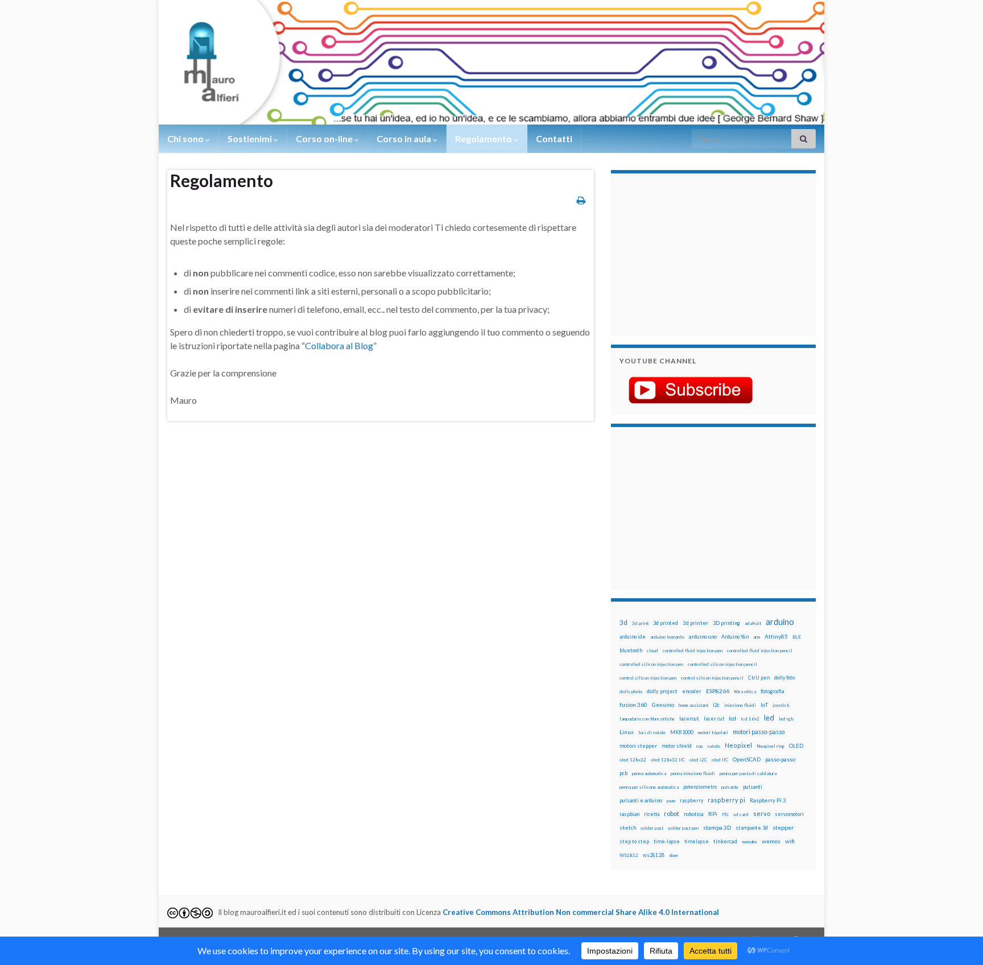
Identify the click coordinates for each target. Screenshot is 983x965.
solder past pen (683, 828)
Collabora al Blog (339, 345)
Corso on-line (325, 138)
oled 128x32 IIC (668, 760)
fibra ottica (745, 691)
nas (699, 746)
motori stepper (638, 746)
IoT (764, 705)
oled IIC (720, 760)
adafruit (753, 623)
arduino (780, 622)
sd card (741, 814)
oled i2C (698, 760)
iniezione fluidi (740, 705)
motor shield (677, 746)
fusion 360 (633, 704)
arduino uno (703, 636)
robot (671, 813)
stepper (783, 827)
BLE (796, 637)
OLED (796, 746)
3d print (640, 623)
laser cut (714, 718)
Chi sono (186, 138)
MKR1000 (681, 732)
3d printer (695, 623)
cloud (652, 650)
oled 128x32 (632, 760)
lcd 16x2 (750, 719)
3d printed (665, 623)
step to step (634, 841)
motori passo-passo (758, 731)
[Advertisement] (690, 253)
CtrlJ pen (759, 678)
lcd (732, 718)
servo (761, 813)
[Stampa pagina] (581, 199)
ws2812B (653, 855)
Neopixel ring (770, 746)
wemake (749, 841)
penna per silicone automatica (649, 787)
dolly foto (784, 677)
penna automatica (649, 773)
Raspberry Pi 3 (768, 800)
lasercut (689, 718)
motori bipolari (713, 732)
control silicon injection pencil (712, 678)
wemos (771, 841)
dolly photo (630, 691)
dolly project (662, 691)
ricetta (651, 814)
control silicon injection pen (647, 678)
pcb (623, 773)
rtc (725, 814)
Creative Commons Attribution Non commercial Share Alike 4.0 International (581, 912)
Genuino (663, 704)
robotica (694, 814)
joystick (781, 705)
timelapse (696, 841)
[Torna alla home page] (491, 62)
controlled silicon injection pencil (722, 664)
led (769, 718)
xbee (673, 855)
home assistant (693, 705)
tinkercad (725, 841)
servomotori (789, 814)
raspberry (691, 800)
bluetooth (630, 650)
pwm (671, 801)
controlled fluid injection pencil (759, 650)
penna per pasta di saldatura (748, 773)
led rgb (786, 719)
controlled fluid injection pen (692, 650)
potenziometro (700, 787)
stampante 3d (752, 828)
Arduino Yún (735, 636)
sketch (627, 828)
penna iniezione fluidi (693, 773)
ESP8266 (717, 690)
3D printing (726, 623)
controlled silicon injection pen (651, 664)
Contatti (554, 138)
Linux (626, 731)
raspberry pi (726, 800)
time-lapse (667, 841)
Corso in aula (405, 138)
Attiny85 (776, 636)
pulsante (729, 787)
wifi (790, 841)
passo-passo (780, 759)
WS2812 (628, 855)
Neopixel (738, 745)
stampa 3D (717, 827)
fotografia (772, 691)
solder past (652, 828)
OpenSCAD (747, 759)
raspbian (629, 814)
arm (756, 637)
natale (714, 746)
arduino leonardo (667, 637)
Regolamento (484, 138)
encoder (691, 691)
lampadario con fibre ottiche (647, 719)
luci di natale (652, 732)
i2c (716, 705)
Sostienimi (251, 138)
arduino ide (632, 637)
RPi (712, 813)
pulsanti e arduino (640, 800)
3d (623, 622)
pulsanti (752, 787)
